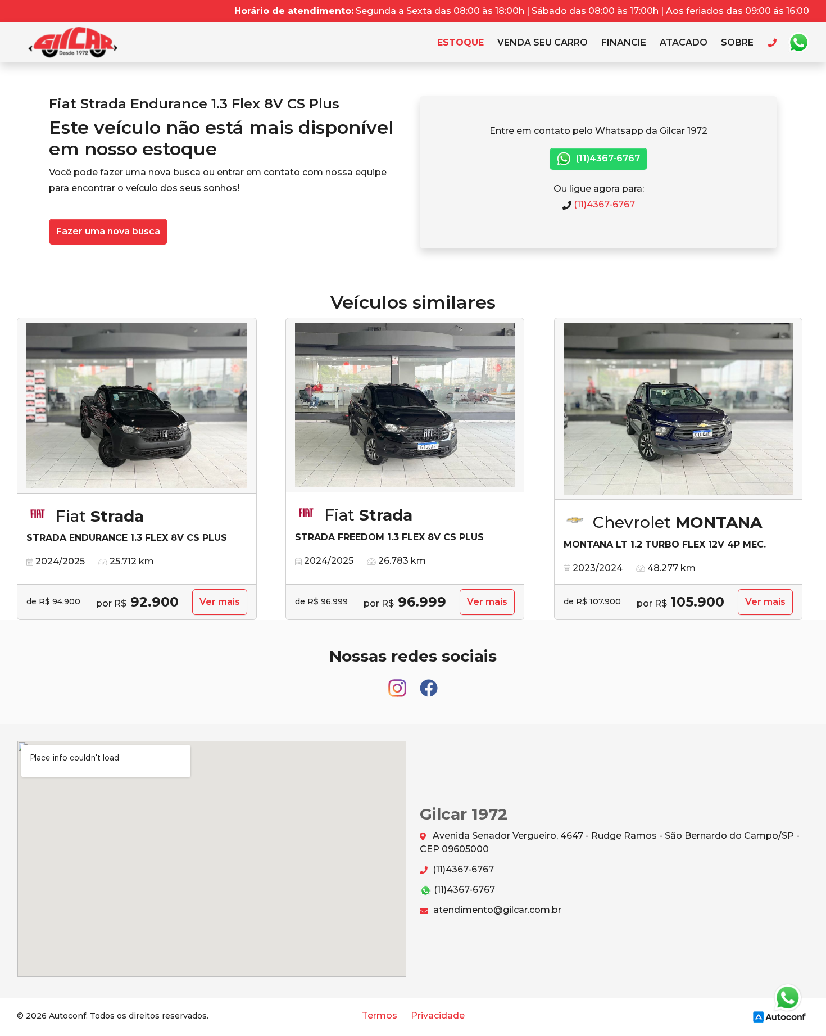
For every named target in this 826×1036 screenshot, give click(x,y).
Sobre (737, 42)
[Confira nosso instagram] (398, 682)
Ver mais (219, 601)
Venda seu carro (542, 42)
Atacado (683, 42)
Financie (623, 42)
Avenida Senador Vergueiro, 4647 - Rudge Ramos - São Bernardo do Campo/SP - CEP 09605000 (610, 842)
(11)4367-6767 (607, 158)
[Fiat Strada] (136, 406)
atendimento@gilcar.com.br (496, 909)
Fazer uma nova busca (108, 231)
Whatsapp (798, 42)
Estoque (460, 42)
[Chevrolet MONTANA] (678, 409)
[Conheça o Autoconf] (779, 1016)
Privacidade (438, 1015)
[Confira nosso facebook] (428, 682)
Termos (379, 1015)
